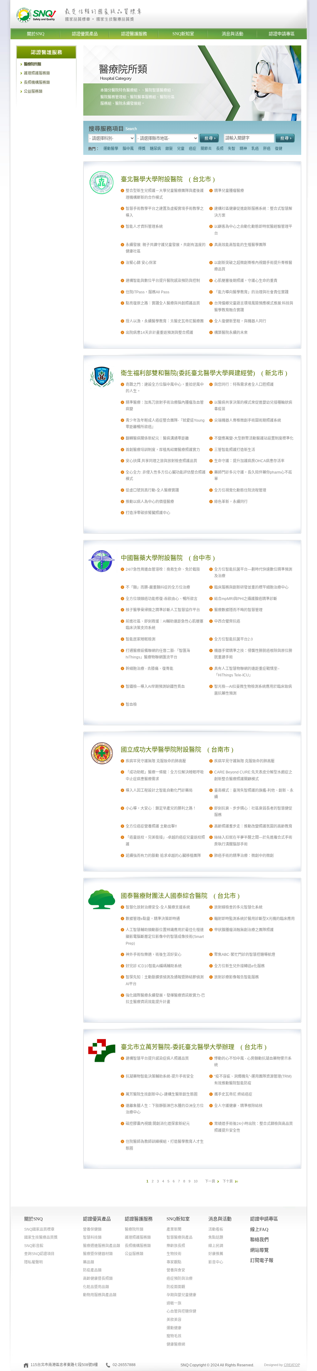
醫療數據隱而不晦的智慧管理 (238, 610)
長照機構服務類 (37, 82)
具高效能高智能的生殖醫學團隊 (240, 245)
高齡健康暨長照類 (98, 1278)
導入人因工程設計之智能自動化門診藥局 (159, 790)
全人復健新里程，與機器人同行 (240, 321)
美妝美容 (174, 1320)
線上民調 (215, 1246)
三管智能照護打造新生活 (234, 450)
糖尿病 (155, 149)
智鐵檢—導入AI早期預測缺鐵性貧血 (155, 686)
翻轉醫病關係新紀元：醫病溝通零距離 (157, 438)
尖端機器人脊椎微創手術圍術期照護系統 (247, 420)
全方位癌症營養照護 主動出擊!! (151, 826)
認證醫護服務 (134, 34)
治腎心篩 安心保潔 (141, 263)
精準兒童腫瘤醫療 (229, 191)
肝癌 (267, 149)
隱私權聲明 (33, 1262)
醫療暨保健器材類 (98, 1254)
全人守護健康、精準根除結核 (238, 1106)
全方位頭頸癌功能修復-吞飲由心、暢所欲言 (162, 599)
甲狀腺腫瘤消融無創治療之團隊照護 (244, 930)
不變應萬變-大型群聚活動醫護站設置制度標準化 (253, 438)
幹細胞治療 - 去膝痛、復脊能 (149, 668)
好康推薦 (215, 1254)
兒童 (181, 149)
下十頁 (228, 1181)
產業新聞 (174, 1229)
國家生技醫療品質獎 (41, 1237)
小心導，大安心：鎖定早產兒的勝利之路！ (161, 808)
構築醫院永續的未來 (231, 332)
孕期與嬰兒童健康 (181, 1295)
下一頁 (210, 1181)
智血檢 (131, 704)
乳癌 (255, 149)
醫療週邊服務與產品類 (101, 1246)
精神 (243, 149)
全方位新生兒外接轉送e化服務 (239, 966)
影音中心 (215, 1262)
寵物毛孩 (174, 1336)
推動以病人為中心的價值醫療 (150, 502)
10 (196, 1181)
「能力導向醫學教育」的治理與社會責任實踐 (251, 292)
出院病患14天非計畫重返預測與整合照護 (159, 332)
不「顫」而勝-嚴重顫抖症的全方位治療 (158, 587)
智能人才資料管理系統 (144, 226)
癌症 (192, 149)
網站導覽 (259, 1250)
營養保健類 (92, 1229)
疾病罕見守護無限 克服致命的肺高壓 (156, 761)
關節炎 (206, 149)
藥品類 (88, 1262)
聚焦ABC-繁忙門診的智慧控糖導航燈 (244, 954)
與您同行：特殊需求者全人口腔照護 (244, 384)
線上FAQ (259, 1229)
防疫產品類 (92, 1270)
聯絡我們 (259, 1239)
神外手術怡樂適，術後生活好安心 (153, 954)
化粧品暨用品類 (96, 1287)
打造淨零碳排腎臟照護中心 (148, 513)
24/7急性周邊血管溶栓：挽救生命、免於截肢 (163, 569)
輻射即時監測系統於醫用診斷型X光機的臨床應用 (254, 919)
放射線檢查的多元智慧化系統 (238, 907)
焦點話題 (215, 1237)
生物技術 (174, 1254)
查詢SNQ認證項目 (39, 1254)
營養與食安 (176, 1270)
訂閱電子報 (261, 1260)
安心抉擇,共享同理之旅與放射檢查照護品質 (161, 461)
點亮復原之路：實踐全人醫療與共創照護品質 (163, 303)
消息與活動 (232, 34)
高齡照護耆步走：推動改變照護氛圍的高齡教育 (253, 826)
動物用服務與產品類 (99, 1295)
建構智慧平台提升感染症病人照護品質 (157, 1058)
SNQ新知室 (183, 34)
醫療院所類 (32, 64)
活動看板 (215, 1229)
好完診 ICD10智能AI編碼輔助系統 (154, 966)
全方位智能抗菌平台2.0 (233, 639)
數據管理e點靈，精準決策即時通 (153, 919)
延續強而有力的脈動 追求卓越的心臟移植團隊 (163, 856)
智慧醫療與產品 (180, 1237)
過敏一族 (174, 1303)
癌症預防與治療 (180, 1278)
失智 (231, 149)
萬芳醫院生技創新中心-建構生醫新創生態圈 (162, 1094)
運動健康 (174, 1328)
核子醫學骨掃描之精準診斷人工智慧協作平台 (163, 610)
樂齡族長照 (176, 1246)
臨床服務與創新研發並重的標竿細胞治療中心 (251, 587)
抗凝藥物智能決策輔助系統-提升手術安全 (160, 1076)
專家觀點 (174, 1262)
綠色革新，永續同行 (231, 502)
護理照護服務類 (37, 73)
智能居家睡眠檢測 (140, 639)
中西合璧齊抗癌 (227, 621)
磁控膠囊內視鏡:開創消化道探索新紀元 (158, 1124)
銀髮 (169, 149)
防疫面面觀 (176, 1287)
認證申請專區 (282, 34)
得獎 (141, 149)
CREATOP (292, 1365)
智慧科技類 (92, 1237)
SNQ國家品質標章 (39, 1229)
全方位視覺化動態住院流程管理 (240, 490)
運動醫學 (110, 149)
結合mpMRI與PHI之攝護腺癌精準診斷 (245, 599)
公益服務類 (33, 91)
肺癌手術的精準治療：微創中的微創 (244, 856)
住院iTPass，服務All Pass (147, 292)
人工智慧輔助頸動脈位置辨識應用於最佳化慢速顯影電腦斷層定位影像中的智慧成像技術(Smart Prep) (165, 936)
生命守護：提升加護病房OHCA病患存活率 (249, 461)
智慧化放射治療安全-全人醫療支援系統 (158, 907)
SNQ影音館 (33, 1246)
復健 (278, 149)
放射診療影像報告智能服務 (236, 977)
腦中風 (128, 149)
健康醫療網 (176, 1344)
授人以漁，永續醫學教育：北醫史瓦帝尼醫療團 (165, 321)
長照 (220, 149)
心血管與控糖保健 (181, 1311)
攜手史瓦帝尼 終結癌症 (233, 1094)
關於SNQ (35, 34)
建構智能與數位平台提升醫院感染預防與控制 (163, 281)
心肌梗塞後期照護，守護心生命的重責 (245, 281)
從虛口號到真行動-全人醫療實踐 (152, 490)
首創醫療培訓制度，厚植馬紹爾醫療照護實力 (163, 450)
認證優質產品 (85, 34)
